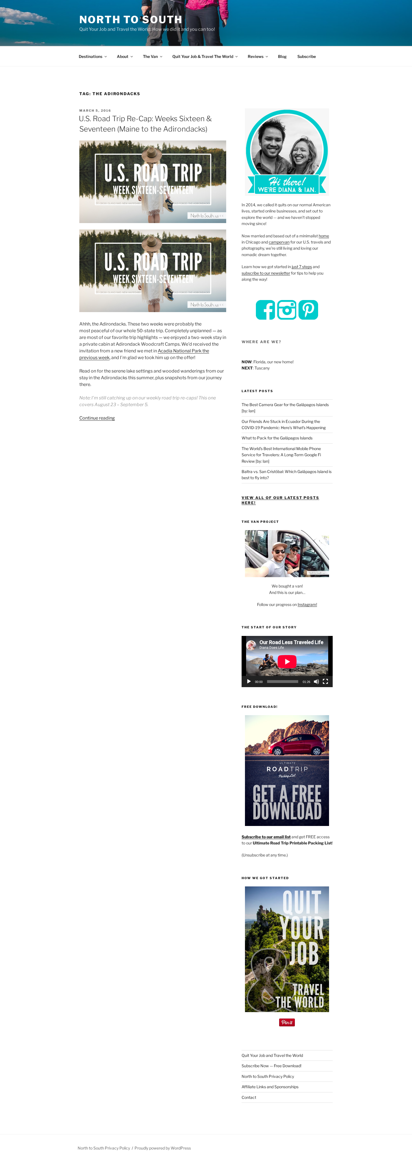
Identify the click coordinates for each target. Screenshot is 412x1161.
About (122, 56)
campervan (279, 242)
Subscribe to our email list (266, 836)
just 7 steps (302, 266)
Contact (249, 1097)
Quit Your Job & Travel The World (202, 56)
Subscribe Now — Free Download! (271, 1065)
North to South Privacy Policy (268, 1076)
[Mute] (316, 681)
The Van (150, 56)
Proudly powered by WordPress (163, 1148)
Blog (282, 56)
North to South (131, 19)
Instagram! (307, 604)
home (324, 235)
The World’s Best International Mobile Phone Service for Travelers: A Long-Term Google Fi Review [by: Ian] (281, 455)
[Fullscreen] (325, 681)
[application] (287, 661)
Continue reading (97, 418)
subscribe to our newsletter (266, 273)
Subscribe (306, 56)
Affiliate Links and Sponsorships (270, 1086)
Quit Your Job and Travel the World (272, 1055)
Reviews (255, 56)
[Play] (249, 681)
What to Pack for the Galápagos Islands (277, 438)
